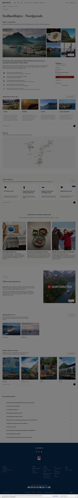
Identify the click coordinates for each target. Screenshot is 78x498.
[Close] (76, 496)
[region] (39, 496)
